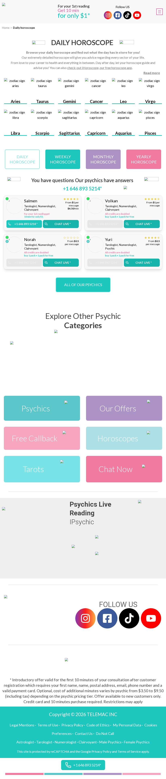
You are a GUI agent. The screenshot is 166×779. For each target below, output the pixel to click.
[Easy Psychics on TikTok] (127, 15)
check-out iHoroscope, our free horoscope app (99, 68)
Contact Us (84, 733)
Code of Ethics (98, 725)
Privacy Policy (72, 725)
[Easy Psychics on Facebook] (118, 15)
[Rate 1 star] (65, 199)
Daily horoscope (24, 27)
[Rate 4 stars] (75, 199)
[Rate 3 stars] (71, 199)
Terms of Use (47, 725)
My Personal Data (127, 725)
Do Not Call (105, 733)
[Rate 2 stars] (68, 199)
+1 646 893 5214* (82, 188)
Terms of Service (129, 751)
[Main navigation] (159, 11)
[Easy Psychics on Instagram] (108, 15)
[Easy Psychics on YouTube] (137, 15)
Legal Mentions (22, 725)
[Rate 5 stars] (78, 199)
